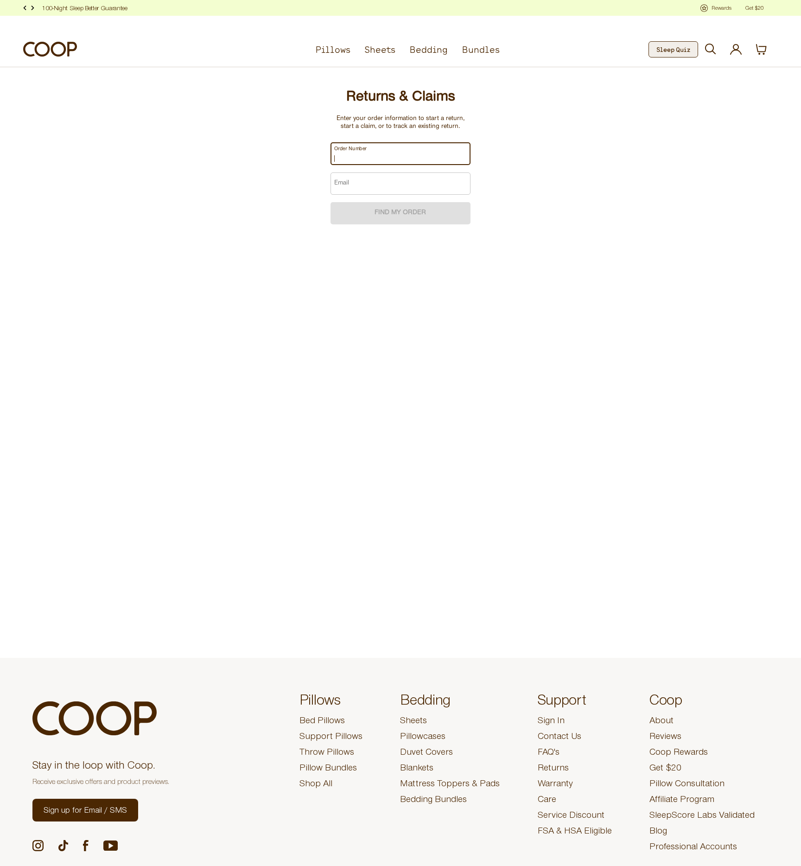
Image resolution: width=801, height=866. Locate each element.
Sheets (379, 49)
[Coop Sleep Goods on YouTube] (110, 846)
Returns (553, 769)
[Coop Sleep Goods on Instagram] (38, 845)
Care (547, 800)
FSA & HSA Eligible (575, 832)
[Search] (710, 49)
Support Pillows (330, 737)
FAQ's (548, 753)
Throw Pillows (326, 753)
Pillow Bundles (328, 769)
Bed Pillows (322, 721)
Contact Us (559, 737)
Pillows (332, 49)
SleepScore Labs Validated (702, 816)
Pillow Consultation (687, 785)
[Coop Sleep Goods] (50, 49)
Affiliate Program (681, 800)
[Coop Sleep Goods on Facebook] (86, 845)
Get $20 (665, 769)
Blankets (416, 769)
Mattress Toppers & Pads (450, 785)
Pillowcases (422, 737)
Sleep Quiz (673, 49)
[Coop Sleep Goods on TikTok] (63, 845)
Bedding (428, 49)
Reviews (665, 737)
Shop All (315, 785)
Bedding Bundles (433, 800)
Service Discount (571, 816)
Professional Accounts (693, 848)
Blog (658, 832)
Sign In (551, 721)
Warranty (555, 785)
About (661, 721)
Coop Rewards (678, 753)
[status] (767, 49)
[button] (85, 810)
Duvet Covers (426, 753)
